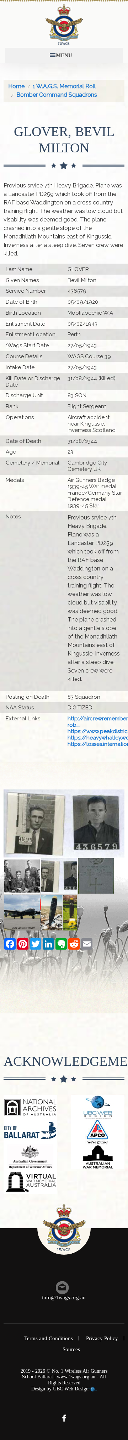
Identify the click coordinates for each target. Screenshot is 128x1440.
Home (16, 86)
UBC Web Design (71, 1388)
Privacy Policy (102, 1338)
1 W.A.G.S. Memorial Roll (64, 86)
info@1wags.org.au (64, 1297)
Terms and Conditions (48, 1338)
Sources (71, 1349)
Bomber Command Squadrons (56, 94)
